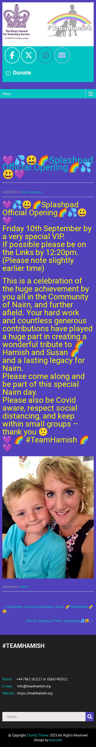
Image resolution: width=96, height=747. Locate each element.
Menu (6, 93)
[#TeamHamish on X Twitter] (28, 55)
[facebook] (12, 55)
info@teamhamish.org (33, 686)
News (24, 586)
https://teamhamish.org (34, 693)
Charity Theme (38, 735)
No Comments (32, 192)
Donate (22, 72)
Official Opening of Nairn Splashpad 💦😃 (60, 620)
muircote (55, 740)
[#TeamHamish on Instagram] (45, 55)
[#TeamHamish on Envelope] (62, 55)
